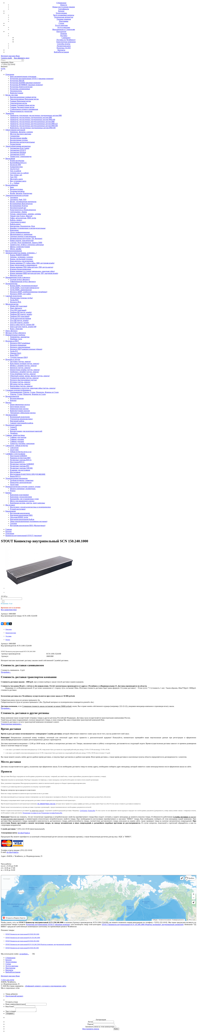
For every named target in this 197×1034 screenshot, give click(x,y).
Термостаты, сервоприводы (20, 156)
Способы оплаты (63, 44)
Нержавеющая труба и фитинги (17, 277)
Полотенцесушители (13, 425)
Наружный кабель (17, 421)
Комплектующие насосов (20, 411)
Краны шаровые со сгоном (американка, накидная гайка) (32, 271)
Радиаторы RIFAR (17, 81)
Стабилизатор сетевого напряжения (24, 109)
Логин (90, 1022)
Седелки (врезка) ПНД (19, 357)
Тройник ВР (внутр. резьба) (21, 312)
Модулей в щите (16, 179)
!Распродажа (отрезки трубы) (21, 298)
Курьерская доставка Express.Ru (51, 813)
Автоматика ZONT (17, 154)
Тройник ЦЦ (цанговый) (19, 316)
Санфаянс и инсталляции (15, 454)
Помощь (63, 34)
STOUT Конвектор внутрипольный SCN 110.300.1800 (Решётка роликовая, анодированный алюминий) (143, 924)
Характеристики (10, 633)
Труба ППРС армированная (21, 290)
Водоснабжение (11, 185)
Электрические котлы (18, 103)
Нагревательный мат (18, 208)
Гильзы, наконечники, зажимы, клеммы (25, 214)
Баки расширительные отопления (23, 76)
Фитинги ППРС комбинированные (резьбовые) (28, 292)
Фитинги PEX (15, 302)
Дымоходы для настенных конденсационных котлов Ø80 (32, 122)
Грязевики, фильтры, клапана (21, 132)
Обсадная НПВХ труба (19, 517)
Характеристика (16, 167)
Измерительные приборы (15, 335)
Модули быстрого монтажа (20, 134)
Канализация (10, 511)
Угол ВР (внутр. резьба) (19, 320)
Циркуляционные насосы (20, 404)
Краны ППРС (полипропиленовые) (24, 286)
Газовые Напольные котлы (20, 101)
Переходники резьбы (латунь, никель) (25, 370)
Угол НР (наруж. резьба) (19, 322)
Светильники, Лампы (18, 212)
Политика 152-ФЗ (64, 48)
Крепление (14, 230)
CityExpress (83, 810)
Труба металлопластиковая (20, 318)
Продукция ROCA (17, 462)
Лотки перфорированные (20, 232)
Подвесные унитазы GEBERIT (22, 464)
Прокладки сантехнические (21, 482)
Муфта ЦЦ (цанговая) (18, 306)
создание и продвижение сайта (54, 986)
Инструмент (10, 505)
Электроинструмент (18, 222)
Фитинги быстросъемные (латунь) (23, 380)
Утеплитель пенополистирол (21, 419)
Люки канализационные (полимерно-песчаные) (28, 521)
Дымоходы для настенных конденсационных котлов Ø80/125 (34, 124)
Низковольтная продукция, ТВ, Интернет (26, 238)
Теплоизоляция (11, 415)
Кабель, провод (16, 220)
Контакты (61, 50)
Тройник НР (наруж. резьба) (21, 314)
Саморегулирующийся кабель (21, 423)
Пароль (90, 1024)
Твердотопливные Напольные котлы (24, 99)
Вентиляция (10, 158)
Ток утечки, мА (16, 175)
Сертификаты (63, 9)
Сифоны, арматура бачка (15, 435)
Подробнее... (6, 672)
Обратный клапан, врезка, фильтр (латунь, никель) (30, 376)
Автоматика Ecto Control (19, 148)
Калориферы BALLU (18, 163)
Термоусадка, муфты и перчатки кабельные (27, 245)
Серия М (13, 429)
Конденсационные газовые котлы (23, 97)
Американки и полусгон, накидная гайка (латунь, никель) (32, 388)
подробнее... (24, 954)
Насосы (8, 402)
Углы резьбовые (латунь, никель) (23, 374)
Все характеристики (9, 610)
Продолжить (10, 996)
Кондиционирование (13, 251)
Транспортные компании (66, 42)
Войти (56, 52)
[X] (10, 623)
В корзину (19, 996)
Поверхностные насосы (19, 409)
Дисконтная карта (64, 46)
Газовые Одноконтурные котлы (22, 105)
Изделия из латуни (12, 359)
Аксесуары (14, 450)
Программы (63, 21)
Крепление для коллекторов (21, 497)
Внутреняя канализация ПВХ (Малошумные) (27, 525)
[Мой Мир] (7, 623)
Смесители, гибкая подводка (16, 445)
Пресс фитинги (16, 308)
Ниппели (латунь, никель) (20, 368)
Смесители (14, 448)
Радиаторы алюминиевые (20, 89)
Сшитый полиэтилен (13, 296)
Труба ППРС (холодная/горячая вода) (24, 288)
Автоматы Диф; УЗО (18, 199)
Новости (63, 5)
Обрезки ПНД (15, 353)
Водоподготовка (16, 189)
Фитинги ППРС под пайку (20, 294)
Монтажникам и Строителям (63, 29)
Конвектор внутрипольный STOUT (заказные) (23, 535)
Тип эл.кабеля (15, 171)
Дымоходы (9, 113)
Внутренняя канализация (20, 513)
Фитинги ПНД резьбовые (20, 343)
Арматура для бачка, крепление (22, 443)
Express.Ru (91, 810)
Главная (8, 529)
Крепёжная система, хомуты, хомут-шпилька (27, 503)
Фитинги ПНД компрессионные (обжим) (26, 349)
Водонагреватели (12, 396)
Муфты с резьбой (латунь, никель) (23, 366)
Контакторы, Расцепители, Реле (22, 226)
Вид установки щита (18, 181)
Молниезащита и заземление (21, 234)
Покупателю (61, 31)
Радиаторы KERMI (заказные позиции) (25, 83)
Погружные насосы (17, 407)
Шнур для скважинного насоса (22, 501)
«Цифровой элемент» (33, 986)
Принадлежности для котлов (21, 111)
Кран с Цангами (16, 329)
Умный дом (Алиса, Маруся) (21, 216)
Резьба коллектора (17, 161)
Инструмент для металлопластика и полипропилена (30, 507)
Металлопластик (11, 304)
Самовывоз (66, 38)
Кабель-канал (15, 224)
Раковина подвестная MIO (20, 458)
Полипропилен (11, 284)
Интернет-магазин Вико (10, 56)
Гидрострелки (15, 144)
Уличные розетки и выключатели (23, 236)
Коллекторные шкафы (18, 138)
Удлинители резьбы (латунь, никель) (24, 378)
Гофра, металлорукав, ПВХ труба (23, 218)
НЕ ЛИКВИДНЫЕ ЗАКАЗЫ (46, 804)
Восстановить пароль (90, 1029)
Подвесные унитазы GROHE (21, 468)
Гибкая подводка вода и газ (20, 452)
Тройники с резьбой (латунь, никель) (24, 372)
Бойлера (13, 400)
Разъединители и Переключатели (23, 210)
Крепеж (8, 493)
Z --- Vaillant (14, 183)
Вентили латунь (16, 275)
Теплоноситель (16, 91)
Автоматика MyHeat (18, 152)
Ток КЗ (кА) (14, 169)
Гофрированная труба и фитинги (23, 281)
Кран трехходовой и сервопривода (23, 265)
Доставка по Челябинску (66, 40)
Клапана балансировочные (20, 269)
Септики (13, 523)
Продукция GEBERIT (18, 456)
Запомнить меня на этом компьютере (99, 1027)
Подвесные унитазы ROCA (20, 460)
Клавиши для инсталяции (20, 470)
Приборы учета (16, 339)
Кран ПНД (14, 355)
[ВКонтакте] (2, 623)
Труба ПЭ (14, 351)
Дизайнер (14, 433)
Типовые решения (64, 19)
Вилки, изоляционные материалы (23, 202)
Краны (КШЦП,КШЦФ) (19, 255)
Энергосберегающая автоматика (18, 146)
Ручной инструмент (18, 509)
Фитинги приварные (18, 345)
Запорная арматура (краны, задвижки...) (20, 253)
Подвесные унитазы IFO (19, 466)
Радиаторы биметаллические (21, 87)
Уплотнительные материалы (16, 478)
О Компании (61, 3)
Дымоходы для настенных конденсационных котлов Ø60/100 (34, 126)
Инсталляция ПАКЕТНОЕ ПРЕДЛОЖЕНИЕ (27, 474)
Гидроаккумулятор (17, 191)
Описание (8, 629)
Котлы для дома (11, 95)
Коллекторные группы (19, 140)
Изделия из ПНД (12, 341)
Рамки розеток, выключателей (22, 240)
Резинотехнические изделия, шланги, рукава (22, 486)
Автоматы (14, 197)
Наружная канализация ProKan (22, 519)
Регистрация (64, 52)
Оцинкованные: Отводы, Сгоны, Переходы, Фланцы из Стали (34, 392)
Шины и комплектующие (20, 247)
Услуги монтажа (61, 25)
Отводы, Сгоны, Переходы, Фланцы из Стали (28, 394)
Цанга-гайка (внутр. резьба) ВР (22, 325)
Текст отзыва (10, 1011)
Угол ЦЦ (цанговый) (18, 310)
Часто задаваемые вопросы (63, 15)
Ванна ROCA (15, 476)
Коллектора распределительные (22, 142)
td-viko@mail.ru (24, 833)
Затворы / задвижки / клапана (21, 257)
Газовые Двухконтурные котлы (22, 107)
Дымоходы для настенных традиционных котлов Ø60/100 (32, 120)
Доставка (63, 36)
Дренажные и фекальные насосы (23, 413)
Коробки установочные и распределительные (27, 228)
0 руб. (3, 68)
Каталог (61, 11)
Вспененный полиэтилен (20, 417)
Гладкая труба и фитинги (20, 279)
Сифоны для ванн (17, 441)
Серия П (13, 427)
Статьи (61, 23)
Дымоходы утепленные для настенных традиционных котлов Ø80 (36, 115)
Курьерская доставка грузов (32, 813)
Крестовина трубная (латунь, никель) (24, 363)
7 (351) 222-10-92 (7, 980)
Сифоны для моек (17, 439)
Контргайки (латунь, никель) (21, 386)
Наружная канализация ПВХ (21, 515)
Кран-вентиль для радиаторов (21, 261)
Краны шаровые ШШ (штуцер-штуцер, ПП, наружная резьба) (34, 273)
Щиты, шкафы (15, 249)
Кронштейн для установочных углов (24, 499)
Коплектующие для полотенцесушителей (26, 431)
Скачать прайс (6, 58)
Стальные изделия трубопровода (18, 390)
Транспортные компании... (11, 724)
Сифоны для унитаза (18, 437)
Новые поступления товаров (63, 7)
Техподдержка (61, 13)
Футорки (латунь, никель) (20, 382)
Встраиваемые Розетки (19, 206)
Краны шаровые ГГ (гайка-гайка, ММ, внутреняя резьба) (32, 263)
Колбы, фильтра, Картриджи (21, 193)
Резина (12, 491)
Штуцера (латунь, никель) (20, 384)
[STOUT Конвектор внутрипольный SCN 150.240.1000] (19, 567)
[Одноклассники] (5, 623)
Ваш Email (9, 1006)
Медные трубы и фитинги (15, 333)
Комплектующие (16, 93)
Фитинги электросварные (20, 347)
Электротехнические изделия (16, 195)
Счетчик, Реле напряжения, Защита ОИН (26, 243)
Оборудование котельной (15, 130)
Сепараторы (14, 136)
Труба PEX (14, 300)
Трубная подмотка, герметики (21, 480)
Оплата (7, 639)
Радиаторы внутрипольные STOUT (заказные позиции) (31, 79)
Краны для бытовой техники (21, 259)
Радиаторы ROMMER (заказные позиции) (26, 85)
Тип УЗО (13, 177)
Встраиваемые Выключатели (21, 204)
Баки (12, 187)
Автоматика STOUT (18, 150)
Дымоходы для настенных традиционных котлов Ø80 (31, 117)
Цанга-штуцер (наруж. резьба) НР (23, 327)
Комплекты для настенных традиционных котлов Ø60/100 (33, 128)
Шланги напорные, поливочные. (23, 489)
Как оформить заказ (21, 58)
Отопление (9, 74)
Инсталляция (15, 472)
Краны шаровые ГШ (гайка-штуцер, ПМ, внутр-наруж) (31, 267)
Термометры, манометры (19, 337)
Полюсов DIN (15, 165)
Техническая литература (63, 17)
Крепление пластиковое (19, 495)
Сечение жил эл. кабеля (19, 173)
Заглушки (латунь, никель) (20, 361)
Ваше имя (15, 1004)
